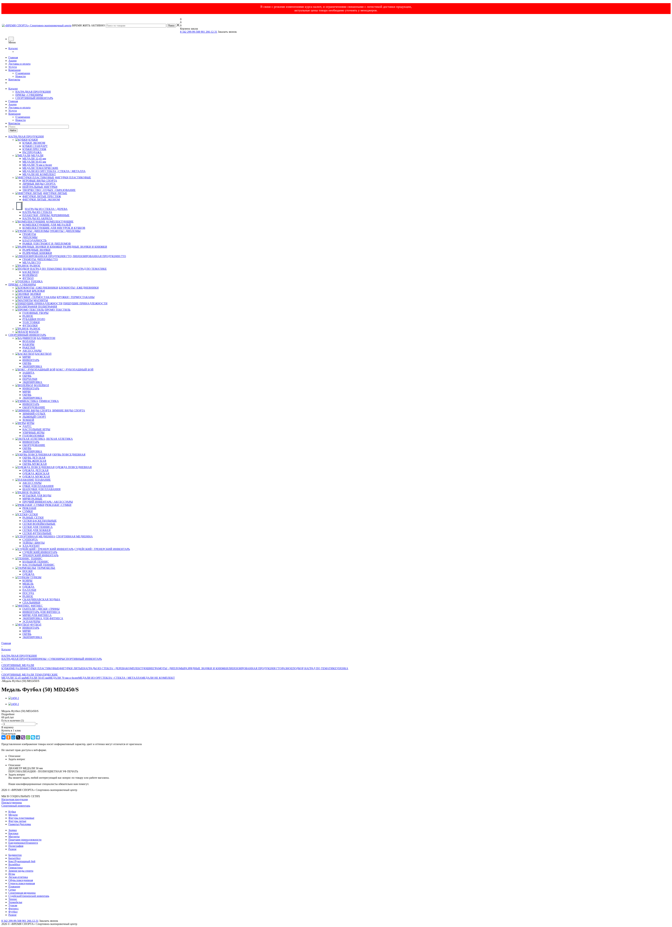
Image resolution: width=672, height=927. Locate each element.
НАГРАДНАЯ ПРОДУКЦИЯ (33, 91)
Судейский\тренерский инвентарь (28, 895)
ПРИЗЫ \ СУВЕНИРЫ (29, 94)
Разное (12, 849)
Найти (13, 130)
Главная (13, 57)
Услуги (12, 66)
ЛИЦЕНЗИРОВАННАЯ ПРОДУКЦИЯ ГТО (255, 668)
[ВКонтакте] (3, 737)
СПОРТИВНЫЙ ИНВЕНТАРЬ (34, 98)
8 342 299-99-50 (189, 31)
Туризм (12, 905)
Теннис (12, 899)
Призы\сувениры (11, 802)
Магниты (14, 836)
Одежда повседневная (21, 883)
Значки (12, 830)
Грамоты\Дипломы (19, 824)
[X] (18, 737)
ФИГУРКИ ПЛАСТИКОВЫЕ (41, 668)
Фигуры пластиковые (21, 817)
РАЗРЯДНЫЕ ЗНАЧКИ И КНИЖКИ (206, 668)
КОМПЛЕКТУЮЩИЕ (139, 668)
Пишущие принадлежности (24, 839)
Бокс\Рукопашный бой (21, 861)
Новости (20, 76)
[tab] (336, 714)
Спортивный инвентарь (15, 805)
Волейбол (14, 864)
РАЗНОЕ (287, 668)
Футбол (13, 911)
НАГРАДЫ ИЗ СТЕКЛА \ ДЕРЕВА (104, 668)
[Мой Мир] (13, 737)
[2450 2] (13, 698)
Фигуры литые (17, 821)
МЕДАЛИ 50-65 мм (37, 677)
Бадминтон (15, 855)
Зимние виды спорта (20, 870)
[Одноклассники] (8, 737)
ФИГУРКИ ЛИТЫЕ (71, 668)
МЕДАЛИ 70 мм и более (63, 677)
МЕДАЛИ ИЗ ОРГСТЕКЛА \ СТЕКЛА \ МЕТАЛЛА (109, 677)
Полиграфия (15, 845)
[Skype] (33, 737)
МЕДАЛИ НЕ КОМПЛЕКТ (158, 677)
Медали (13, 814)
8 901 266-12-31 (208, 31)
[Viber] (23, 737)
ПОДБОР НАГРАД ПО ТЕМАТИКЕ (314, 668)
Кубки (12, 811)
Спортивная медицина (22, 892)
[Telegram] (38, 737)
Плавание (14, 886)
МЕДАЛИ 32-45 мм (13, 677)
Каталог (13, 48)
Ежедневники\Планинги (23, 842)
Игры (11, 873)
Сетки (12, 889)
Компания (14, 70)
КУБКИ (6, 668)
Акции (12, 60)
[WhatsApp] (28, 737)
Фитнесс (13, 908)
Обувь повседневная (20, 880)
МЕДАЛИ (17, 668)
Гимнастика (15, 867)
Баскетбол (14, 858)
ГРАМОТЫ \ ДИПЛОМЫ (168, 668)
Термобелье (15, 902)
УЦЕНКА (342, 668)
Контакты (14, 79)
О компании (22, 73)
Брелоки (13, 833)
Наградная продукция (14, 799)
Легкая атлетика (18, 877)
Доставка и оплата (19, 63)
